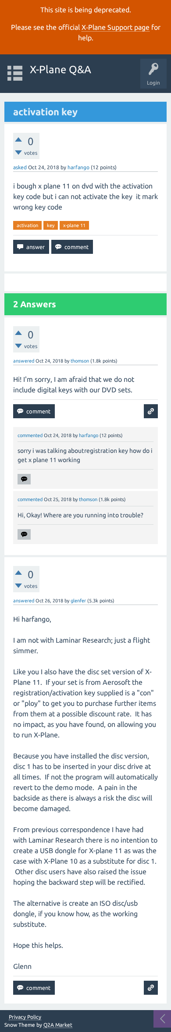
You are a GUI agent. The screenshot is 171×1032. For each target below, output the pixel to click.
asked (20, 167)
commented (30, 435)
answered (23, 360)
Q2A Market (57, 1025)
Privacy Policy (25, 1017)
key (50, 225)
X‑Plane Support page (116, 27)
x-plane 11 (74, 225)
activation (27, 225)
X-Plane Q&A (60, 69)
